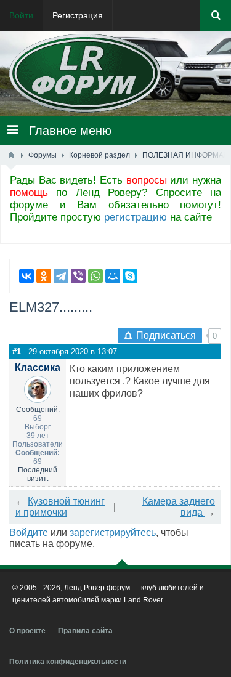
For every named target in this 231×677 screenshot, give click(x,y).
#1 (16, 351)
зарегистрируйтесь (113, 532)
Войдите (28, 532)
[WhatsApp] (95, 276)
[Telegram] (61, 276)
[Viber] (78, 276)
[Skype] (130, 276)
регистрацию (135, 217)
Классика (37, 367)
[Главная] (11, 155)
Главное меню (64, 130)
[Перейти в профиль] (37, 384)
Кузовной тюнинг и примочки (60, 506)
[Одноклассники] (43, 276)
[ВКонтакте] (26, 276)
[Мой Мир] (112, 276)
